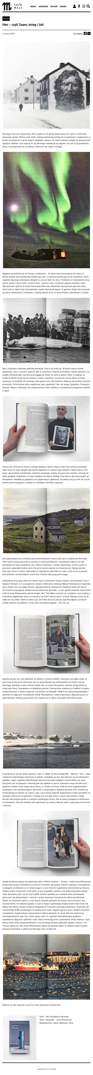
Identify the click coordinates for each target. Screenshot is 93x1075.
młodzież (43, 6)
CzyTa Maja (52, 1069)
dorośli (54, 6)
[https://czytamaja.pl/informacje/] (74, 6)
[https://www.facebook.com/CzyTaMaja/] (79, 6)
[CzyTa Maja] (12, 6)
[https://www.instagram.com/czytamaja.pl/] (83, 6)
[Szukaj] (88, 6)
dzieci (33, 6)
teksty (63, 6)
